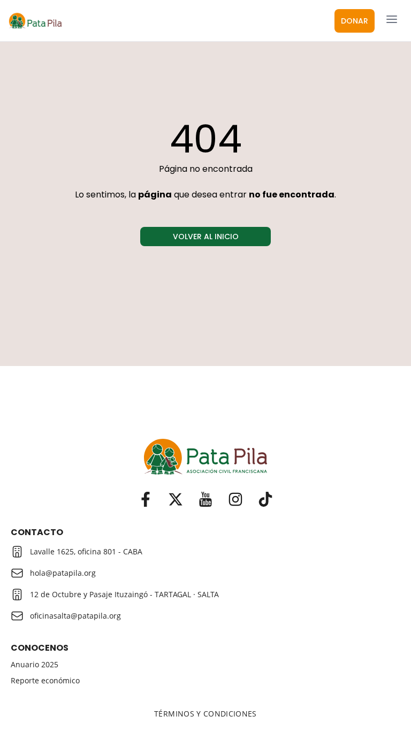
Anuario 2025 (34, 664)
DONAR (354, 21)
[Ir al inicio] (205, 457)
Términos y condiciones (205, 714)
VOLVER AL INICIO (206, 236)
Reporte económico (45, 680)
